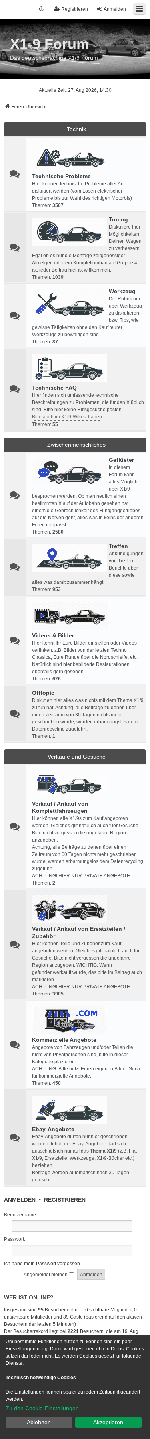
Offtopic (43, 693)
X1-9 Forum (49, 44)
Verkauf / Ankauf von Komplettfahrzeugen (60, 807)
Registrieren (65, 1200)
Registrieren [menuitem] (74, 9)
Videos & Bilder (53, 635)
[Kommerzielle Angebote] (69, 1020)
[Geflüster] (69, 472)
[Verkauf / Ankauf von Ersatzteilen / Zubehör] (69, 909)
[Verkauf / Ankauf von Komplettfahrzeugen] (69, 784)
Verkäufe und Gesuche (77, 756)
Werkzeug (122, 291)
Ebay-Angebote (53, 1129)
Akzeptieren (108, 1422)
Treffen (118, 546)
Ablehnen (39, 1422)
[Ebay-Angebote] (69, 1110)
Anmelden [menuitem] (115, 9)
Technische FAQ (54, 387)
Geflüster (121, 460)
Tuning (118, 219)
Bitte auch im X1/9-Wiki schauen (67, 417)
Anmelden (20, 1200)
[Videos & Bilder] (69, 616)
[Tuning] (69, 232)
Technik (76, 129)
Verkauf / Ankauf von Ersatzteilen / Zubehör (78, 932)
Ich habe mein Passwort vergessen (42, 1263)
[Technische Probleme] (69, 157)
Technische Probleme (61, 176)
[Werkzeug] (69, 303)
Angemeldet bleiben (46, 1274)
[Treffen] (69, 558)
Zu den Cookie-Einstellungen (42, 1408)
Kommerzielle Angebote (64, 1040)
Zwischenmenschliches (76, 445)
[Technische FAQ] (69, 368)
